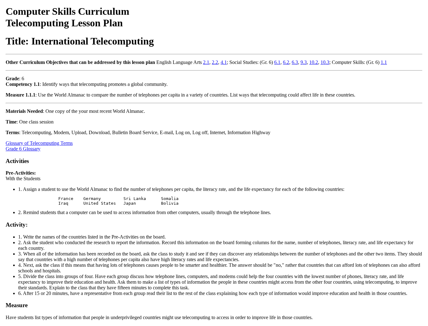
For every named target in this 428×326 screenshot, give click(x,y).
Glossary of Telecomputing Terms (39, 143)
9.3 (303, 62)
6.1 (277, 62)
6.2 (286, 62)
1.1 (384, 62)
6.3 (295, 62)
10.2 (313, 62)
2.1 (206, 62)
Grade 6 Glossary (23, 148)
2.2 (215, 62)
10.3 (325, 62)
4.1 (224, 62)
